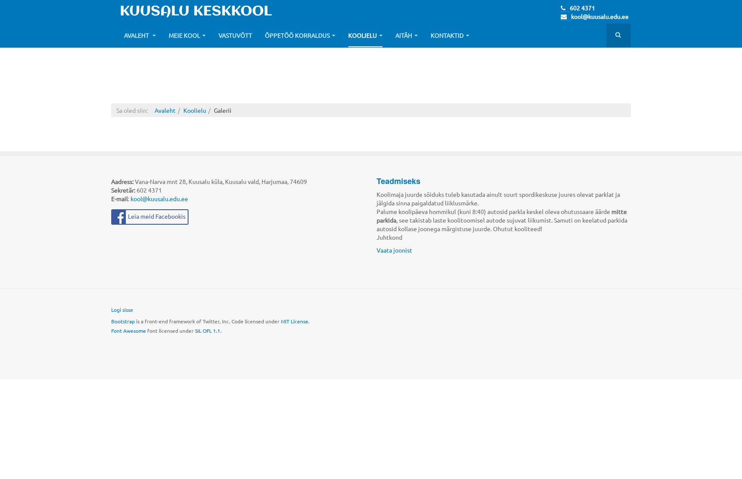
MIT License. (295, 321)
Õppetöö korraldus (297, 35)
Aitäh (403, 35)
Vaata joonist (394, 250)
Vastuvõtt (235, 35)
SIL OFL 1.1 (207, 330)
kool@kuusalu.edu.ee (600, 16)
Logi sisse (122, 309)
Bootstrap (123, 321)
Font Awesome (128, 330)
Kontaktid (447, 35)
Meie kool (184, 35)
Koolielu (362, 35)
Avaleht (137, 35)
